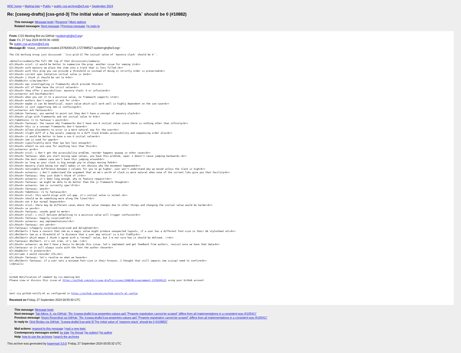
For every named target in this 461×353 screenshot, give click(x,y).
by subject (91, 332)
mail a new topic (75, 328)
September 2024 (102, 6)
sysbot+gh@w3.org (69, 35)
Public (47, 6)
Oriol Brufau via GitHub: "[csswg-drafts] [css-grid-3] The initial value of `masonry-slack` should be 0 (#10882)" (98, 321)
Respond (61, 22)
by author (106, 332)
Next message (50, 26)
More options (78, 22)
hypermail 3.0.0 (57, 343)
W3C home (14, 6)
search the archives (66, 336)
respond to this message (47, 328)
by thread (77, 332)
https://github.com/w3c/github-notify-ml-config (104, 293)
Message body (44, 22)
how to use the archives (37, 336)
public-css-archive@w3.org (71, 6)
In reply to (93, 26)
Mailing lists (32, 6)
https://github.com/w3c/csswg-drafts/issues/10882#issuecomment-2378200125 (114, 280)
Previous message (73, 26)
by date (64, 332)
